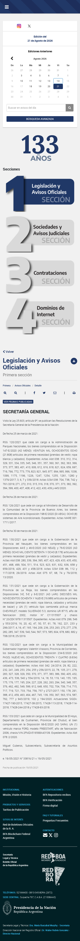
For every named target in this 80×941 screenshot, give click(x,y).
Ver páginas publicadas (18, 401)
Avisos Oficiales (23, 385)
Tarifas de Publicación (16, 809)
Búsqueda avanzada (40, 119)
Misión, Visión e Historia (17, 794)
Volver (9, 352)
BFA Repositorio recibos (57, 794)
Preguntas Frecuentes (55, 820)
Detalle (38, 385)
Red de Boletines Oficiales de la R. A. (18, 826)
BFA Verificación (52, 800)
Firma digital (50, 805)
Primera (7, 385)
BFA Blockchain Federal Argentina (16, 836)
